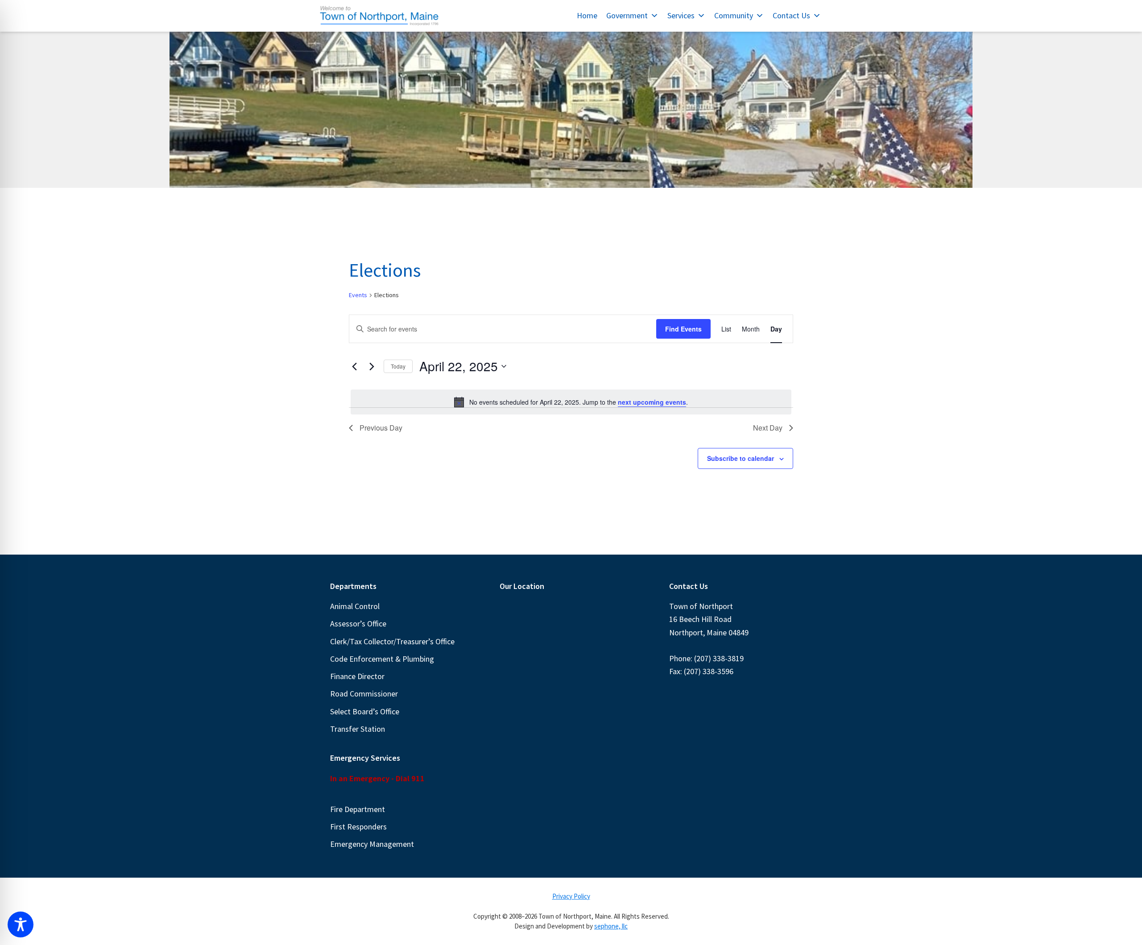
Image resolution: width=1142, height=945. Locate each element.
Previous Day (381, 428)
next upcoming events (652, 402)
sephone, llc (611, 926)
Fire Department (357, 809)
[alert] (571, 402)
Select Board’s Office (364, 711)
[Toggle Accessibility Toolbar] (20, 924)
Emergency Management (372, 844)
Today (398, 366)
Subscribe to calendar (740, 458)
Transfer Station (357, 729)
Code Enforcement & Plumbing (382, 659)
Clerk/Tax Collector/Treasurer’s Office (392, 641)
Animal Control (355, 606)
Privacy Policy (571, 896)
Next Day (767, 428)
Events (358, 295)
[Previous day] (354, 366)
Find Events (683, 328)
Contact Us (791, 15)
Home (587, 15)
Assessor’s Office (358, 623)
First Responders (358, 826)
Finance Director (357, 676)
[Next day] (371, 366)
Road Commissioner (364, 693)
